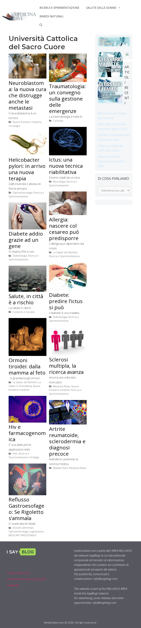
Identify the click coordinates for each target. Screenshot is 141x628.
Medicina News (61, 386)
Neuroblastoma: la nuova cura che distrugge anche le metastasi (27, 95)
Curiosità (58, 120)
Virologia (34, 457)
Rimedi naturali (52, 16)
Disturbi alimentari (23, 527)
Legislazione (37, 531)
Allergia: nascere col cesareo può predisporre (64, 229)
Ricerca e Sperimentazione (59, 8)
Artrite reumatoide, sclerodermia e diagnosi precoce (67, 441)
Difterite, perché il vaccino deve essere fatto (111, 161)
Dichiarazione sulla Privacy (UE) (26, 579)
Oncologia (14, 125)
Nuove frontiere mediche (27, 122)
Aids (15, 453)
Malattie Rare (60, 468)
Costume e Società (23, 312)
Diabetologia (20, 255)
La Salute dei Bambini (65, 252)
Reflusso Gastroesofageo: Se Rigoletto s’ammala (26, 509)
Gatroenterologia (22, 192)
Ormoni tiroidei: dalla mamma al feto (27, 366)
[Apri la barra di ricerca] (41, 25)
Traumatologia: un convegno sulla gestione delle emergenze (67, 99)
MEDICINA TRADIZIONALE (22, 535)
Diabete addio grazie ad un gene (26, 240)
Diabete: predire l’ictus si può (66, 301)
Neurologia (59, 181)
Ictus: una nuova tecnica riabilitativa (66, 165)
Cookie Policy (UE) (18, 573)
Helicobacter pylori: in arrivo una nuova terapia (27, 169)
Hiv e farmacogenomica (27, 433)
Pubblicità (13, 585)
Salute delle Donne (101, 8)
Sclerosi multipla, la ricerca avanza (66, 365)
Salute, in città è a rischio (26, 299)
